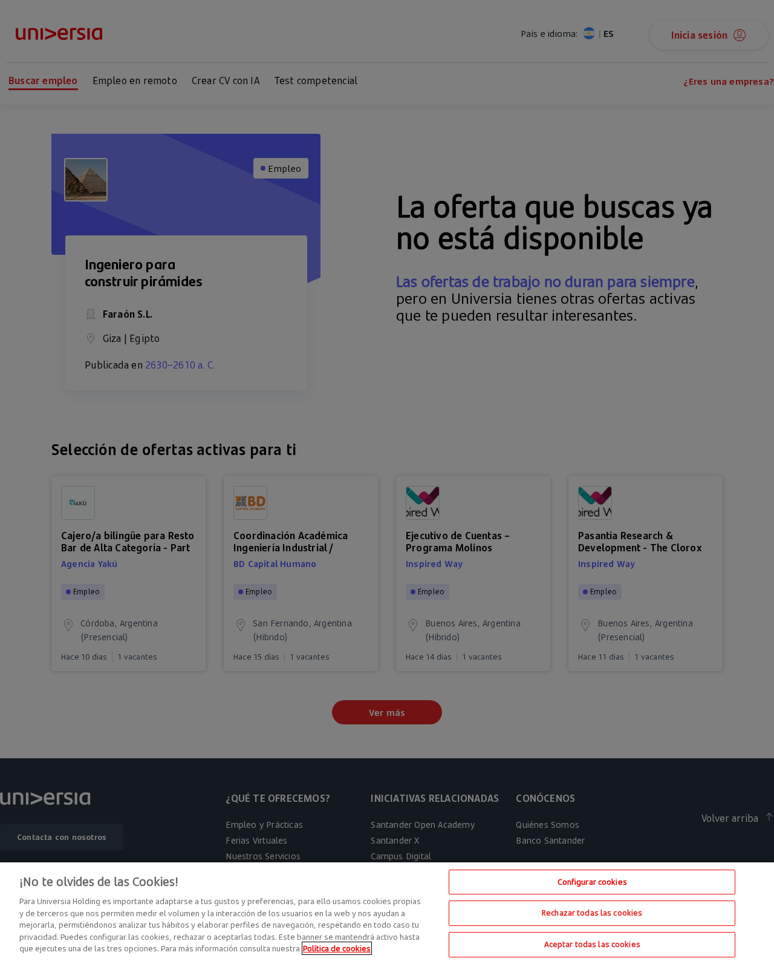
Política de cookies (337, 948)
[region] (387, 911)
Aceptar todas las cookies (592, 944)
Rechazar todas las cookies (592, 912)
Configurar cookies (592, 881)
